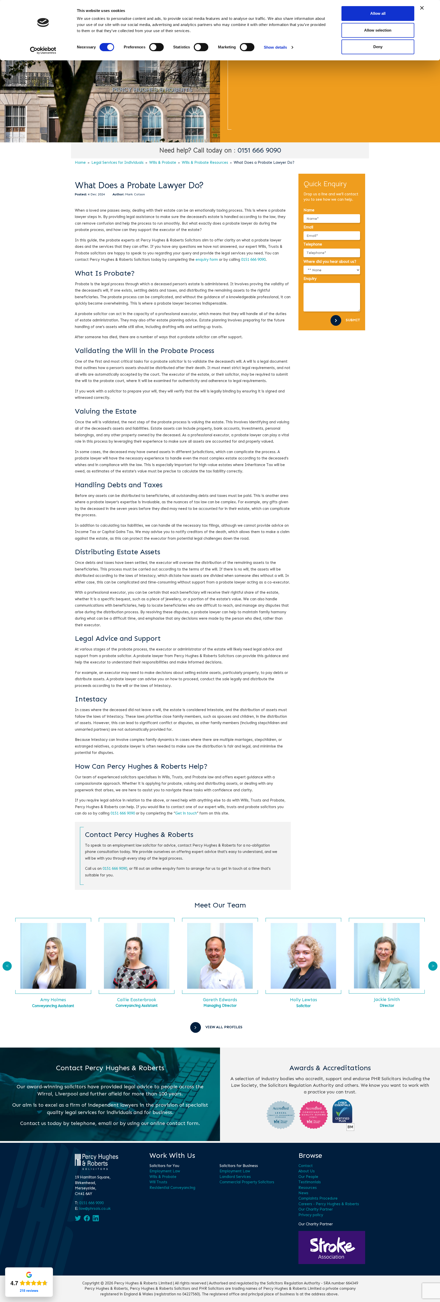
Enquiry (310, 278)
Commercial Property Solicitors (246, 1182)
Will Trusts (158, 1182)
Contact (305, 1165)
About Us (306, 1171)
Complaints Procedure (318, 1198)
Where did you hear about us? (330, 261)
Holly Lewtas (303, 999)
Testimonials (309, 1182)
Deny (377, 47)
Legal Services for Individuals (117, 162)
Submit (353, 320)
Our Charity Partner (315, 1209)
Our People (308, 1176)
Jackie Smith (387, 999)
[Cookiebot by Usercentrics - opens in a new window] (43, 50)
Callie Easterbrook (136, 999)
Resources (307, 1187)
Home (80, 162)
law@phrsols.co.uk (95, 1208)
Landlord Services (235, 1176)
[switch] (156, 47)
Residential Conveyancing (172, 1187)
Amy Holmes (53, 999)
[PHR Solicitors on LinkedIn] (96, 1218)
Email (308, 227)
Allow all (378, 13)
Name (309, 210)
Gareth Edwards (220, 999)
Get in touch (186, 813)
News (303, 1193)
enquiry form (207, 259)
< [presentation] (7, 965)
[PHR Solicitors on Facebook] (87, 1218)
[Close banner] (422, 8)
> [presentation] (433, 965)
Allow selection (377, 30)
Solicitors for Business (238, 1165)
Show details (275, 47)
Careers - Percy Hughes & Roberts (328, 1204)
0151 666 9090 (259, 150)
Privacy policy (310, 1215)
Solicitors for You (164, 1165)
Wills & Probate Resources (205, 162)
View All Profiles (223, 1027)
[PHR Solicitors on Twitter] (78, 1218)
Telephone (313, 244)
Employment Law (164, 1171)
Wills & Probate (162, 162)
